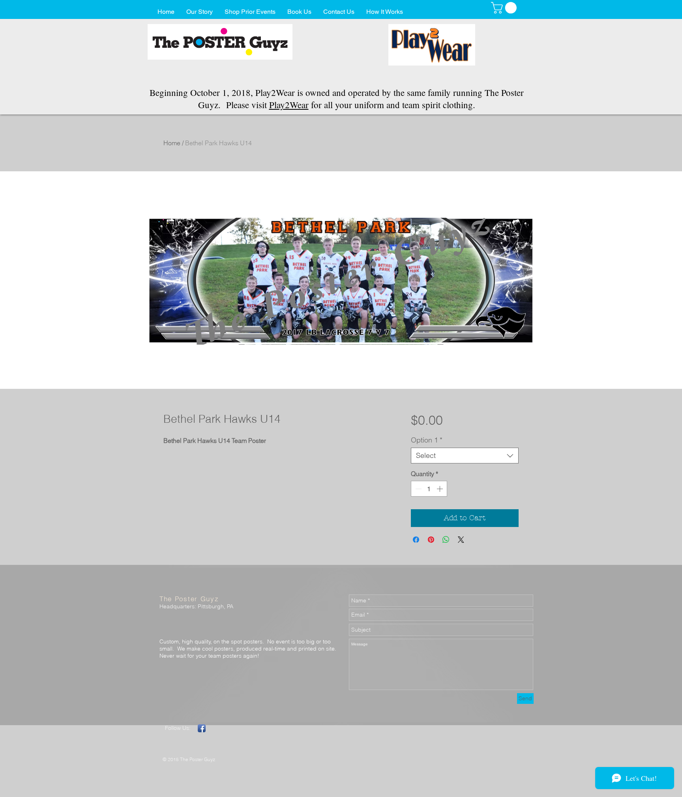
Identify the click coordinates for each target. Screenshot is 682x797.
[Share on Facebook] (416, 539)
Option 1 (426, 440)
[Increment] (440, 488)
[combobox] (465, 455)
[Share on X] (461, 539)
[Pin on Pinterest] (431, 539)
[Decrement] (417, 488)
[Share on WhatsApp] (446, 539)
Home (171, 143)
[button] (505, 7)
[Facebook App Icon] (202, 728)
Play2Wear (289, 105)
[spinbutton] (429, 488)
